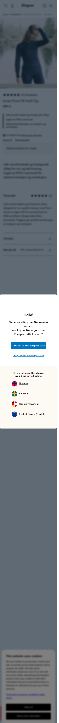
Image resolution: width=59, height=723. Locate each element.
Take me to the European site (28, 345)
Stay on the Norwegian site (28, 355)
